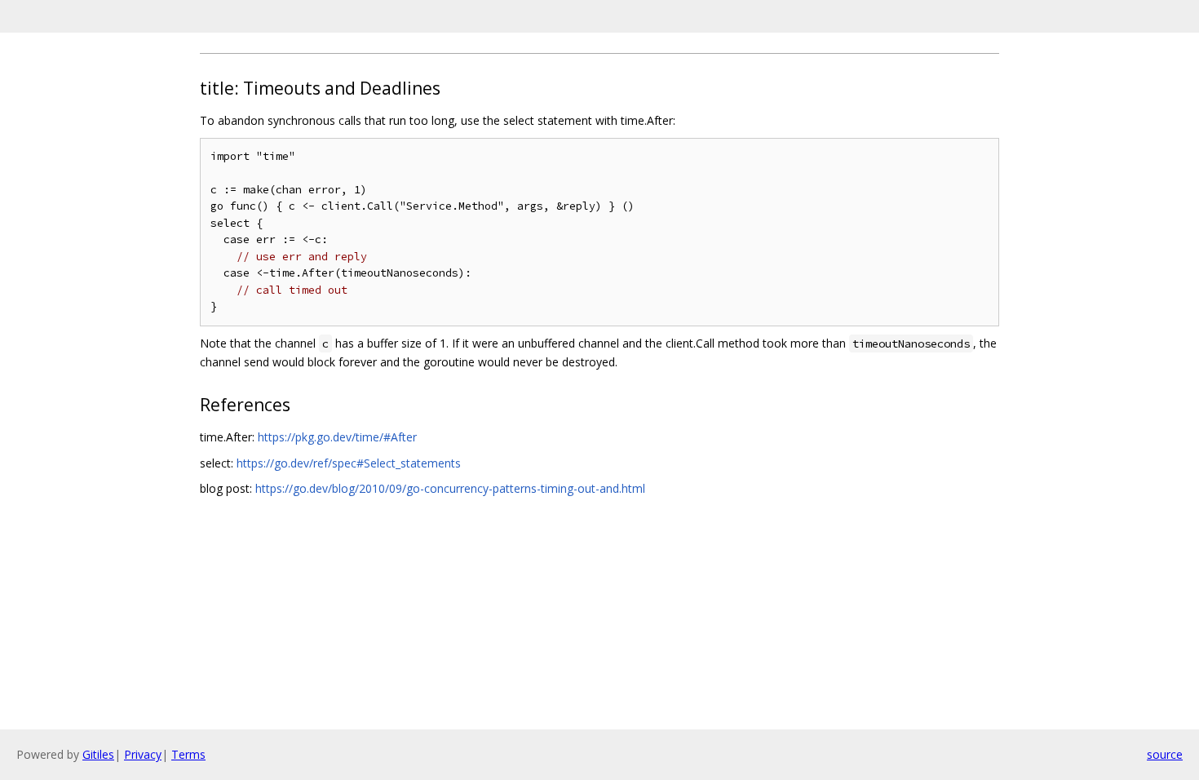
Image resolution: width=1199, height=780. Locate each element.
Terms (188, 754)
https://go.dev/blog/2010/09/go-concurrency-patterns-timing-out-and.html (450, 488)
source (1165, 754)
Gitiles (98, 754)
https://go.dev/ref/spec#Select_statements (349, 463)
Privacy (142, 754)
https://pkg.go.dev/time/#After (337, 437)
